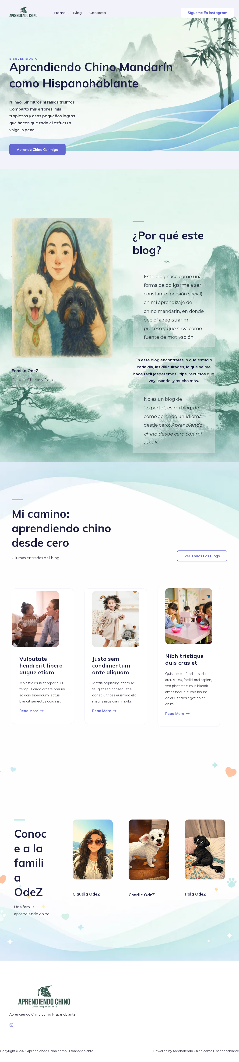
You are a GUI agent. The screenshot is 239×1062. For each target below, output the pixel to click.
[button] (207, 13)
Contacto (97, 12)
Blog (77, 12)
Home (60, 12)
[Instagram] (11, 1025)
